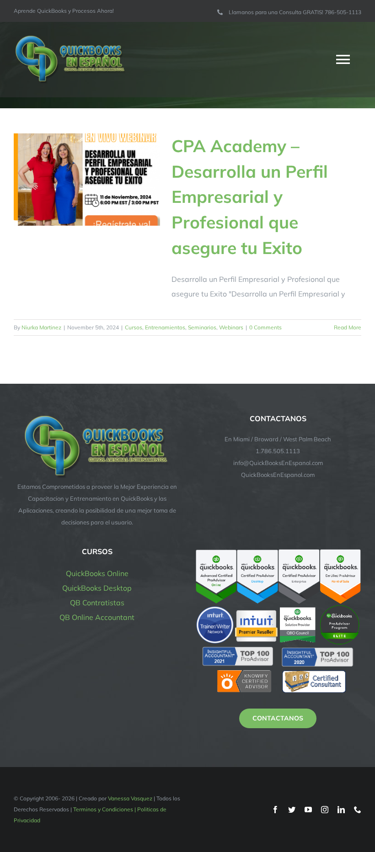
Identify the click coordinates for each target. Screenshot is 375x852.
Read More (347, 327)
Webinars (231, 327)
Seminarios (202, 327)
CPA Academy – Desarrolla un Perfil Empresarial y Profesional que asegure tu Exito (249, 196)
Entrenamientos (165, 327)
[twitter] (291, 809)
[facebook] (275, 809)
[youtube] (308, 809)
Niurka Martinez (41, 327)
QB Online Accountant (96, 617)
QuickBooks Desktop (97, 588)
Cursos (133, 327)
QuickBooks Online (97, 573)
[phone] (357, 809)
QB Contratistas (97, 602)
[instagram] (324, 809)
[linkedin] (341, 809)
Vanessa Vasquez (130, 798)
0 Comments (265, 327)
